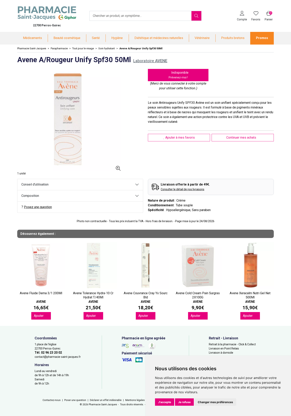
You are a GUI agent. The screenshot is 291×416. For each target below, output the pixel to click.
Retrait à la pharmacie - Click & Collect (232, 344)
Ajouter (39, 316)
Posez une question (38, 207)
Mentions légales (135, 400)
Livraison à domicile (221, 352)
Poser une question (75, 400)
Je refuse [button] (184, 402)
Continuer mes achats (241, 137)
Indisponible (178, 75)
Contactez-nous (52, 400)
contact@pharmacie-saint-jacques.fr (58, 356)
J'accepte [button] (164, 402)
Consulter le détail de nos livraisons (182, 189)
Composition (30, 196)
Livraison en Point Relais (224, 348)
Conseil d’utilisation (34, 184)
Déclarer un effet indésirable (106, 400)
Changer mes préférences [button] (215, 402)
